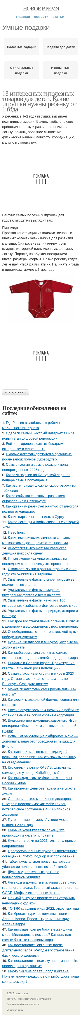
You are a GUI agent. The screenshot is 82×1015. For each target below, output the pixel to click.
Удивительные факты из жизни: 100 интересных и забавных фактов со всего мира (39, 603)
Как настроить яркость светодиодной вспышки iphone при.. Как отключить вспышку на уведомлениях (39, 757)
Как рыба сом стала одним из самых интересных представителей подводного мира (40, 655)
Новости (41, 16)
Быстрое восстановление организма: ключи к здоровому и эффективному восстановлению (40, 623)
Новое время (41, 8)
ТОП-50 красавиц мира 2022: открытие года (43, 908)
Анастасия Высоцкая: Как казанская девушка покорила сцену (34, 550)
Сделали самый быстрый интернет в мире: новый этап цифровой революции (38, 435)
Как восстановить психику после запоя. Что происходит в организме (40, 963)
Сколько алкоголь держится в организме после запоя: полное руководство (37, 456)
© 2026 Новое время (17, 993)
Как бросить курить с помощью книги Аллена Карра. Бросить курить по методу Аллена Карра (35, 918)
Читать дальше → (15, 392)
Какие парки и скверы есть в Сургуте (38, 516)
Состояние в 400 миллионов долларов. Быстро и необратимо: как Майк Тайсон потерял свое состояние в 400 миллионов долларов (37, 806)
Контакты (11, 998)
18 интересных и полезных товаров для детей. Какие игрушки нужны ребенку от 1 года (39, 100)
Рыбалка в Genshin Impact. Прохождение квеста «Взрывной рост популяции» (38, 665)
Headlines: (16, 532)
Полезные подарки (21, 46)
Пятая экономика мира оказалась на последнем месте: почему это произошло (35, 561)
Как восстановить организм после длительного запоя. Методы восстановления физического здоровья (38, 950)
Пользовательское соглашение (34, 998)
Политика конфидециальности (23, 1003)
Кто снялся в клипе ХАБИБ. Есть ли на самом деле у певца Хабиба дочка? (36, 770)
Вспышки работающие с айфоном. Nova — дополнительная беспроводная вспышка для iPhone (40, 741)
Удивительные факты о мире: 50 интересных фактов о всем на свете (31, 592)
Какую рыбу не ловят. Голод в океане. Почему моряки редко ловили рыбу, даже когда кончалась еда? (40, 976)
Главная (23, 16)
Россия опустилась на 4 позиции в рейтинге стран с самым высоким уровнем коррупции (40, 712)
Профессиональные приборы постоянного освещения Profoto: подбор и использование (39, 853)
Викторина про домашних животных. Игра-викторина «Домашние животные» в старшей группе (39, 725)
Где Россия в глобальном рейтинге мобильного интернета (32, 425)
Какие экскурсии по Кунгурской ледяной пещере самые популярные (36, 477)
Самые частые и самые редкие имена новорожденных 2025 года (35, 467)
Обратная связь (15, 1009)
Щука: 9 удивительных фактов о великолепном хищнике (30, 874)
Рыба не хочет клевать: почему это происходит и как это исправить (33, 832)
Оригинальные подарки (21, 70)
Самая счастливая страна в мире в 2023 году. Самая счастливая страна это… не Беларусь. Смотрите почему (38, 678)
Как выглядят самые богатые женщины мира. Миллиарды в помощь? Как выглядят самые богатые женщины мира (37, 934)
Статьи (58, 16)
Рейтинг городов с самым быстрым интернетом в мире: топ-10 (32, 446)
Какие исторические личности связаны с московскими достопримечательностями (37, 540)
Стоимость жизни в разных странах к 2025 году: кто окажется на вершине (39, 571)
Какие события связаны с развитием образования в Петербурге (33, 498)
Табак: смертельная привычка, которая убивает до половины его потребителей (36, 864)
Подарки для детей (60, 46)
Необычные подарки (60, 70)
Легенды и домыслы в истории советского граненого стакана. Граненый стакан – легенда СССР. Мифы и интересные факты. (40, 887)
